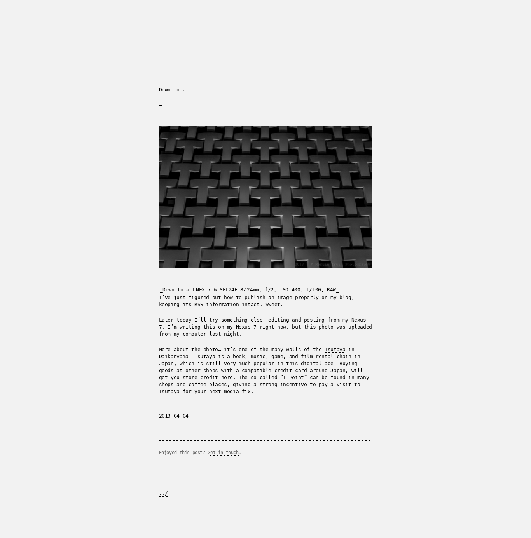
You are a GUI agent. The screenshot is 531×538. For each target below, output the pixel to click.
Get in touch (223, 452)
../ (163, 493)
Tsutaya (335, 349)
